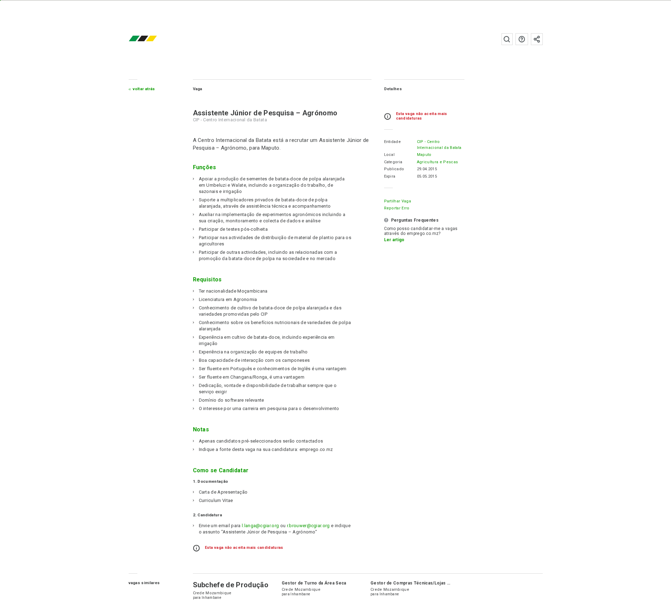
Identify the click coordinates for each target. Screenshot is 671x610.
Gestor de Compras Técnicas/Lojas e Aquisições (422, 583)
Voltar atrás (144, 89)
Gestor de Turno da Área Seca (314, 583)
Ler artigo (394, 239)
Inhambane (211, 598)
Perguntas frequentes (521, 39)
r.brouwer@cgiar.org (308, 525)
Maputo (424, 154)
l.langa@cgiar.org (260, 525)
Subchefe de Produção (230, 585)
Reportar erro (397, 208)
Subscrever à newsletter (537, 39)
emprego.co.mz (153, 39)
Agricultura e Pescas (437, 162)
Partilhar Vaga (397, 201)
